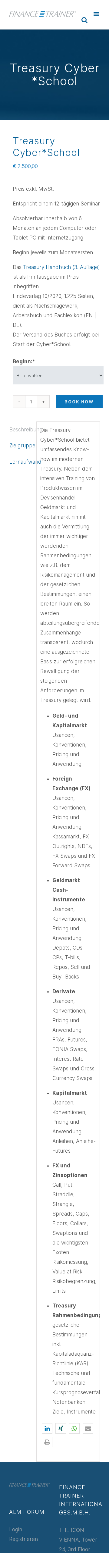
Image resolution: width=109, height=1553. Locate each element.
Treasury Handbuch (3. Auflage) (61, 267)
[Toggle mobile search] (84, 20)
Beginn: (24, 362)
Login (15, 1529)
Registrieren (23, 1539)
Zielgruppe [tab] (21, 446)
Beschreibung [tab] (21, 430)
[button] (47, 1428)
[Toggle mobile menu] (97, 14)
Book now (79, 401)
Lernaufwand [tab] (21, 462)
